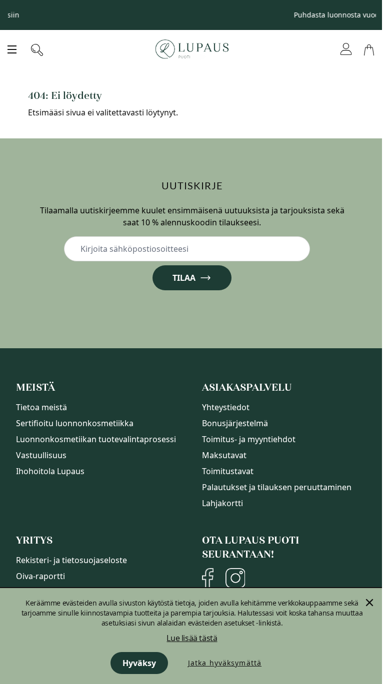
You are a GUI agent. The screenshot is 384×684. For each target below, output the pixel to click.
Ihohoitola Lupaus (50, 471)
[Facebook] (208, 578)
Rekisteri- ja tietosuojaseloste (71, 560)
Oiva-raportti (40, 576)
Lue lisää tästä (191, 638)
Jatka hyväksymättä (225, 663)
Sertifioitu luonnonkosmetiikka (75, 423)
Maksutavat (224, 455)
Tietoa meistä (41, 407)
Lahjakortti (222, 503)
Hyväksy (139, 663)
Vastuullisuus (41, 455)
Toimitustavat (228, 471)
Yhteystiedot (226, 407)
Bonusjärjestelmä (235, 423)
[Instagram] (235, 578)
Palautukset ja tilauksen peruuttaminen (277, 487)
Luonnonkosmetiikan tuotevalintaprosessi (96, 439)
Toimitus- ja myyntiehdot (249, 439)
